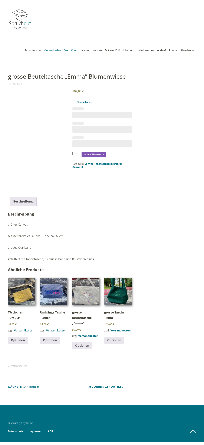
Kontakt (97, 50)
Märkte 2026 (112, 50)
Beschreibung (23, 201)
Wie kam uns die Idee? (152, 50)
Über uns (129, 50)
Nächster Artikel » (23, 387)
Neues (85, 50)
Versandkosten (85, 102)
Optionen (18, 340)
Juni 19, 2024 (15, 83)
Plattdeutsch (188, 50)
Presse (173, 50)
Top (193, 431)
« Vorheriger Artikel (106, 387)
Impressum (35, 431)
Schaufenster (33, 50)
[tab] (23, 201)
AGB (50, 431)
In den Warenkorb (94, 154)
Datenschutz (15, 431)
